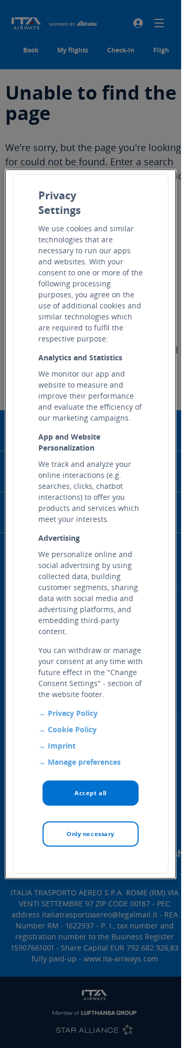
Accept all (91, 793)
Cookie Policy (72, 729)
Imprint (62, 746)
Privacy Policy (73, 713)
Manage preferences (84, 762)
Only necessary (90, 834)
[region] (91, 524)
